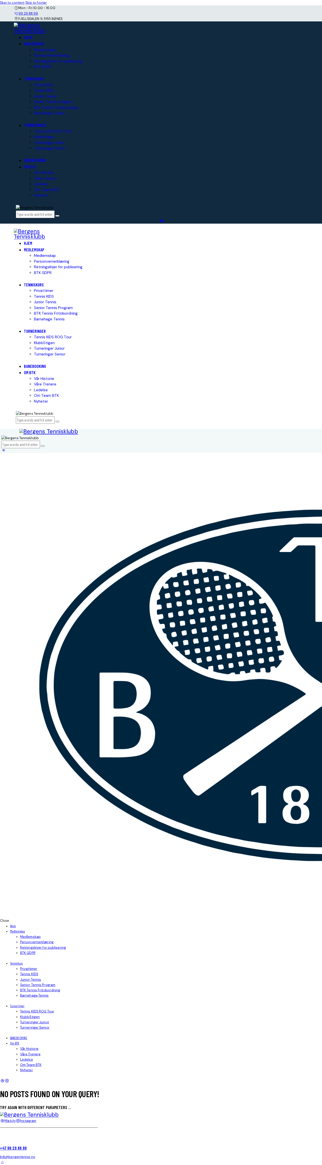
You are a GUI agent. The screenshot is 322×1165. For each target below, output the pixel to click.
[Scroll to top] (2, 1162)
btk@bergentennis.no (17, 1157)
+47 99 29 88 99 (13, 1147)
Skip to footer (36, 3)
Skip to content (12, 3)
